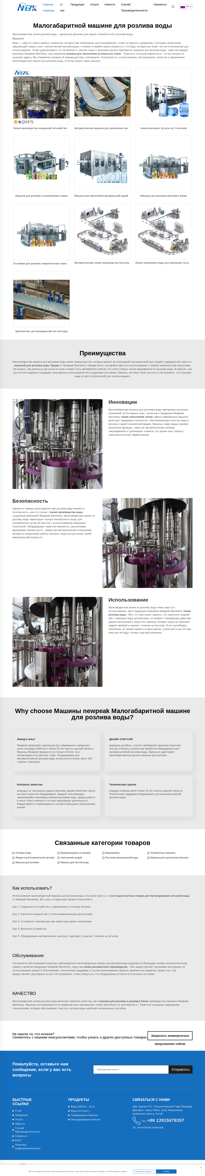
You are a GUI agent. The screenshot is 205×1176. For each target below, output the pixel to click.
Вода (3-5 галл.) (80, 1110)
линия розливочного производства (106, 966)
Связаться (160, 4)
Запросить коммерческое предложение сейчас (170, 1037)
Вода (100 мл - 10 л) (83, 1106)
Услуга (94, 4)
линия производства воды (66, 512)
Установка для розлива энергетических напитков (42, 263)
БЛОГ (18, 1140)
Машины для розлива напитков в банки (163, 195)
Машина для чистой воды (74, 862)
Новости (110, 4)
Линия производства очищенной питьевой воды (41, 128)
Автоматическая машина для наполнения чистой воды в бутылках (113, 128)
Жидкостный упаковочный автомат (35, 857)
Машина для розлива (27, 862)
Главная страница (48, 5)
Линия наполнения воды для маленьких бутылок (164, 262)
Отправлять (181, 1069)
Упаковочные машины (163, 853)
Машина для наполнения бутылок (169, 857)
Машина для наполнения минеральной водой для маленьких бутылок (115, 195)
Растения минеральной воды (122, 857)
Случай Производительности (134, 5)
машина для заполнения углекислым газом (94, 53)
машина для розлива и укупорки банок (124, 1001)
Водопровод (112, 853)
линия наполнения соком (137, 416)
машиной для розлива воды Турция (37, 365)
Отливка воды (23, 853)
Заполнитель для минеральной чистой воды (41, 331)
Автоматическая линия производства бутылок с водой (106, 262)
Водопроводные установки (75, 853)
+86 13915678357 (165, 1120)
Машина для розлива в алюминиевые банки (41, 195)
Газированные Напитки (84, 1115)
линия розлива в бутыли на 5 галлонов (163, 128)
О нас (62, 5)
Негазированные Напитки (86, 1119)
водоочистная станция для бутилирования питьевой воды (153, 895)
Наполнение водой (71, 857)
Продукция (77, 4)
